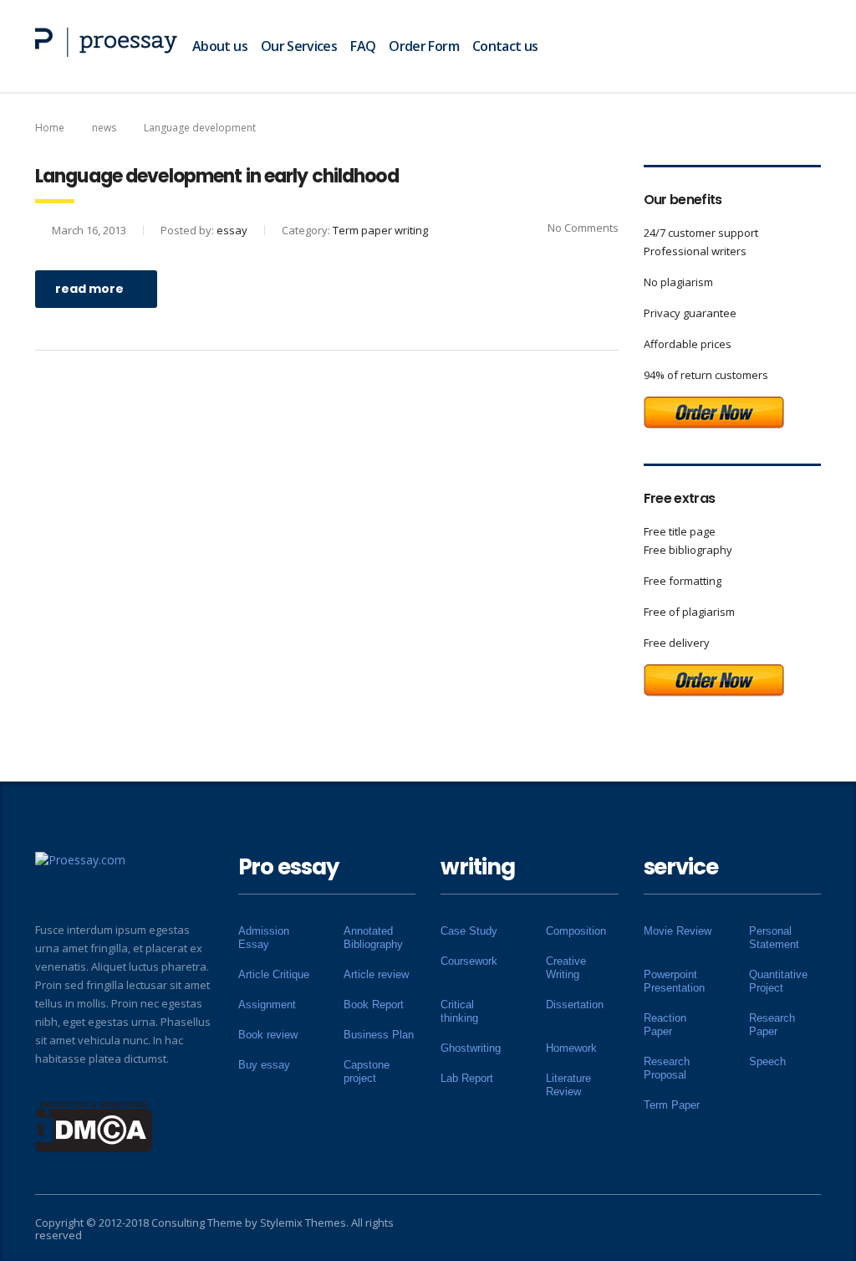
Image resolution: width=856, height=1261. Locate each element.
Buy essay (264, 1065)
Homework (571, 1048)
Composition (576, 931)
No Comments (583, 227)
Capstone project (367, 1071)
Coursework (469, 961)
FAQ (362, 46)
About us (219, 46)
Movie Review (677, 931)
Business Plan (379, 1034)
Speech (767, 1061)
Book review (268, 1034)
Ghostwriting (471, 1048)
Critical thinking (459, 1011)
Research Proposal (667, 1068)
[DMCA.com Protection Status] (94, 1125)
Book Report (374, 1004)
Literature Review (568, 1085)
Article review (376, 974)
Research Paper (772, 1025)
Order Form (424, 46)
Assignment (267, 1004)
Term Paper (672, 1105)
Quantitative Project (778, 981)
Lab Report (467, 1078)
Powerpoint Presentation (674, 981)
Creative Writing (566, 968)
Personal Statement (774, 938)
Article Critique (273, 974)
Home (49, 127)
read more (89, 288)
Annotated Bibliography (373, 938)
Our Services (299, 46)
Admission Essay (263, 938)
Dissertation (575, 1004)
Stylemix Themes (303, 1222)
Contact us (505, 46)
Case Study (469, 931)
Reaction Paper (665, 1025)
